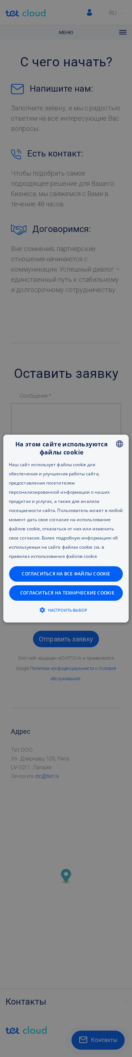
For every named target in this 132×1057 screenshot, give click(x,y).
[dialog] (66, 528)
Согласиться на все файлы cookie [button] (66, 574)
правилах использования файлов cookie (53, 556)
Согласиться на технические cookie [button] (67, 593)
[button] (66, 610)
